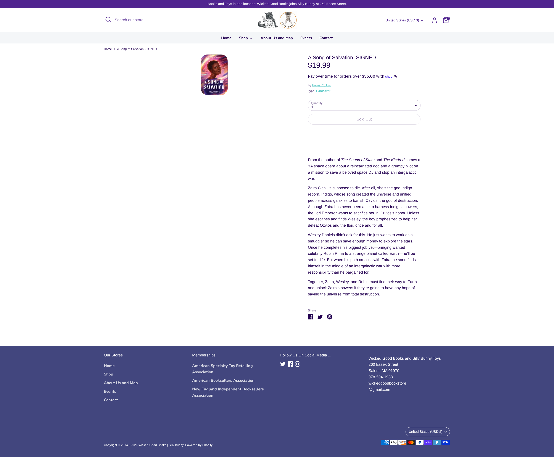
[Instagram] (297, 364)
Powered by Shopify (199, 445)
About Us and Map (277, 37)
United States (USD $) (402, 20)
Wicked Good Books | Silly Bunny (161, 445)
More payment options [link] (364, 144)
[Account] (434, 20)
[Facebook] (290, 364)
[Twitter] (282, 364)
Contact (326, 37)
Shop (244, 37)
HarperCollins (321, 85)
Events (306, 37)
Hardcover (323, 91)
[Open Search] (108, 19)
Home (226, 37)
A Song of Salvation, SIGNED (137, 49)
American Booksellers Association (223, 380)
